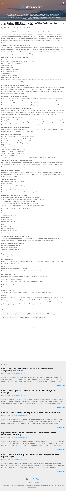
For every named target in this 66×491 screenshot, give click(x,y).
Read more (61, 385)
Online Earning (51, 314)
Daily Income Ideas (18, 314)
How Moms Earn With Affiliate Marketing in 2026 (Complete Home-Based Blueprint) (30, 413)
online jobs (5, 317)
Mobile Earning (40, 314)
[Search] (64, 3)
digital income (30, 314)
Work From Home (25, 317)
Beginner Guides (6, 314)
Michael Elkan (37, 482)
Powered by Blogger (34, 479)
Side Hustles (14, 317)
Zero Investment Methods (39, 317)
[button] (64, 23)
